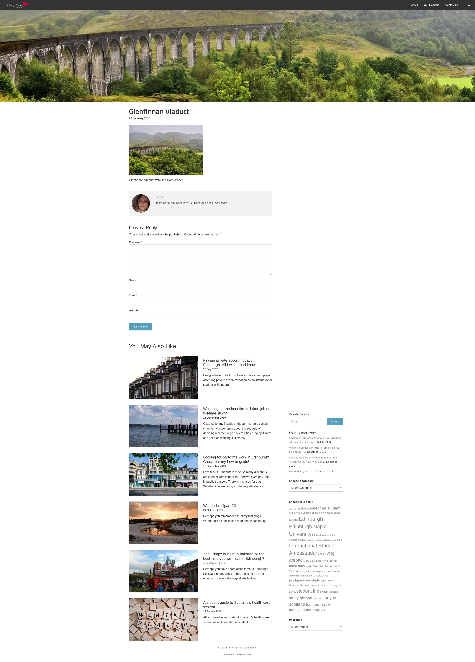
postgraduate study (304, 580)
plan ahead (306, 575)
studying (317, 598)
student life (307, 591)
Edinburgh (311, 519)
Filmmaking (295, 539)
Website (133, 310)
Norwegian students (322, 571)
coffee (322, 512)
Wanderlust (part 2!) (300, 471)
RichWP (247, 654)
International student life (242, 647)
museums (297, 566)
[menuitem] (414, 4)
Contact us (451, 4)
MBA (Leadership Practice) (323, 560)
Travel (325, 604)
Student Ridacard (329, 591)
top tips (312, 604)
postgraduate (320, 575)
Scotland (321, 585)
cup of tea (293, 520)
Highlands (318, 540)
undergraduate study (304, 610)
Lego (321, 553)
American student (324, 508)
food (304, 540)
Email (133, 295)
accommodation (299, 508)
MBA (306, 560)
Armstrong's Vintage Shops (303, 512)
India (339, 539)
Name (133, 280)
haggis (310, 540)
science (313, 585)
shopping (331, 585)
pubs (323, 580)
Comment (135, 242)
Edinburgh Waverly (320, 535)
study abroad (300, 598)
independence (329, 540)
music (309, 566)
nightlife (306, 571)
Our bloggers (431, 4)
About (414, 4)
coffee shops (333, 512)
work (322, 610)
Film (332, 535)
